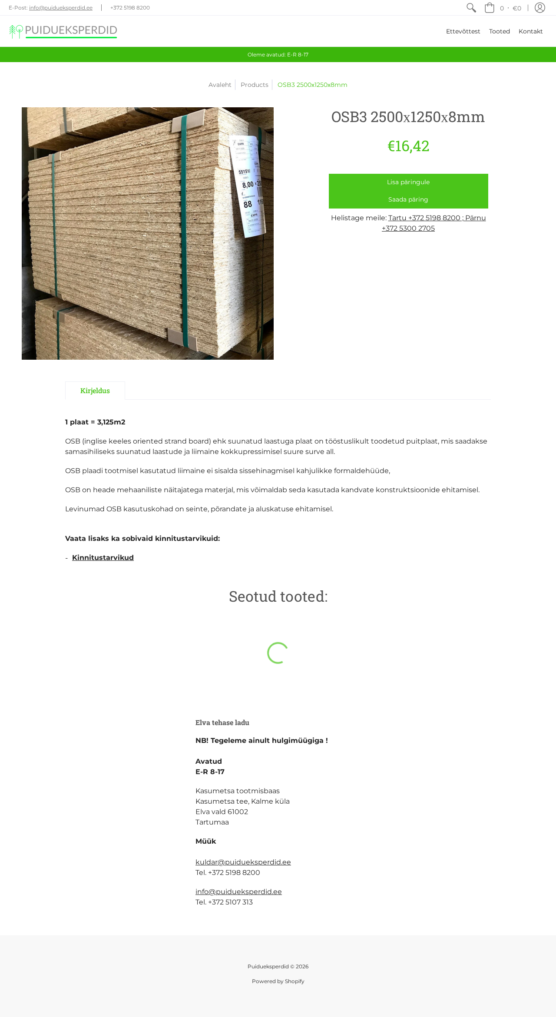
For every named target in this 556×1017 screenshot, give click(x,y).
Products (254, 85)
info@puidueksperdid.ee (61, 7)
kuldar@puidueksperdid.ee (243, 862)
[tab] (95, 390)
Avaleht (220, 85)
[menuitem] (471, 7)
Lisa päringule (408, 182)
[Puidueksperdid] (63, 31)
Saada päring (408, 199)
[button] (503, 7)
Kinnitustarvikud (103, 557)
